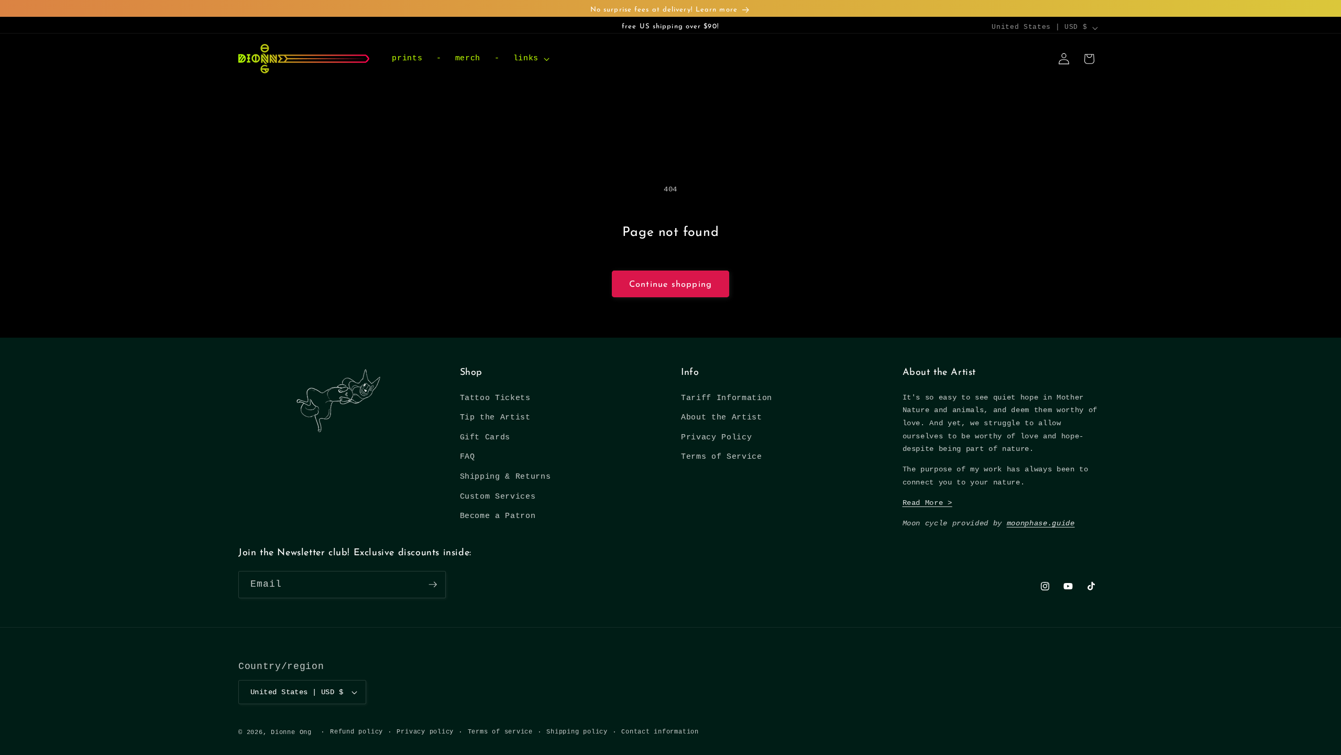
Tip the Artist (495, 417)
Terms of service (500, 732)
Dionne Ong (291, 732)
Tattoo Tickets (495, 398)
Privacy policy (425, 732)
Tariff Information (726, 398)
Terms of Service (721, 456)
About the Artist (721, 417)
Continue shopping (670, 285)
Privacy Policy (716, 437)
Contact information (660, 732)
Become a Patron (498, 516)
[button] (530, 59)
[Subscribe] (432, 584)
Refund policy (356, 732)
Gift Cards (485, 437)
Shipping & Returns (505, 476)
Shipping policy (577, 732)
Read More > (927, 503)
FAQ (467, 456)
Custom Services (498, 496)
